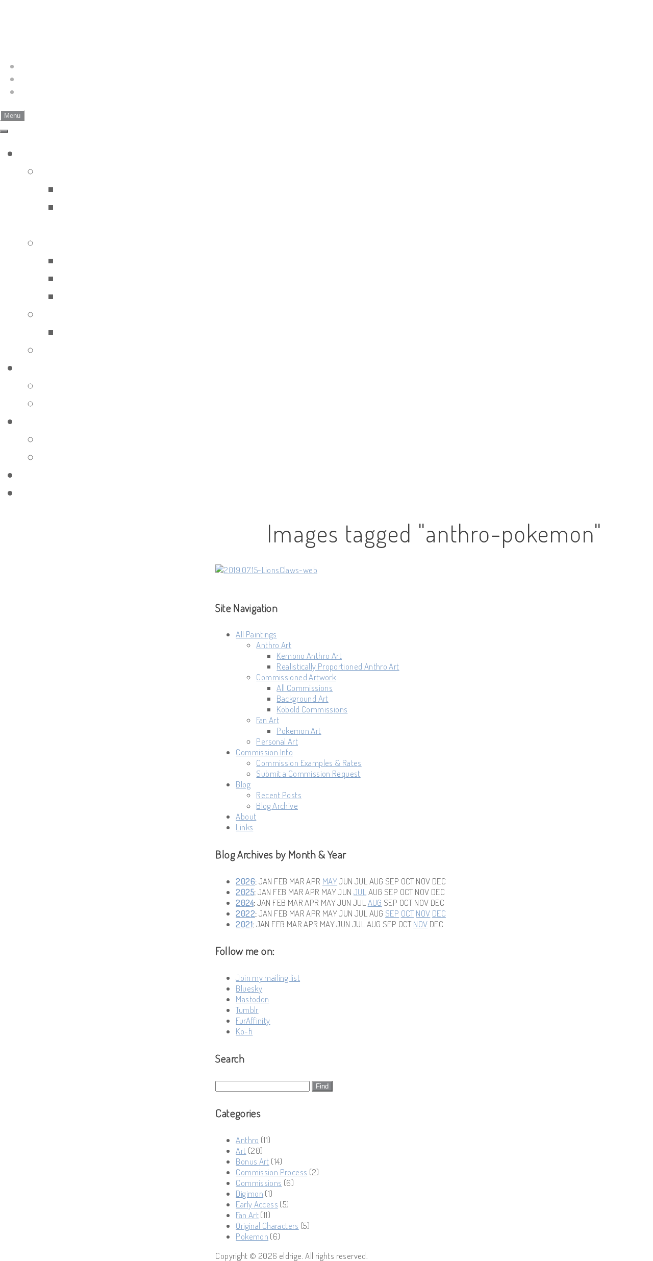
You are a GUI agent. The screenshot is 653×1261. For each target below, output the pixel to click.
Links (34, 492)
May (329, 881)
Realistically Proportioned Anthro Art (338, 666)
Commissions (259, 1182)
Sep (392, 913)
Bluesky (249, 988)
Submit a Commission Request (125, 403)
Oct (407, 913)
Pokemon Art (97, 331)
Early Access (257, 1204)
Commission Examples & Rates (125, 385)
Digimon (249, 1193)
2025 (245, 891)
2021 (244, 924)
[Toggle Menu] (4, 131)
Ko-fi (244, 1031)
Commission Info (66, 367)
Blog (32, 421)
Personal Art (75, 349)
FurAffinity (253, 1020)
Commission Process (271, 1172)
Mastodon (252, 999)
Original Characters (267, 1225)
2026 (245, 881)
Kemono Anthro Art (115, 188)
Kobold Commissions (118, 296)
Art (241, 1150)
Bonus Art (252, 1161)
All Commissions (106, 260)
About (37, 474)
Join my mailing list (268, 977)
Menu (12, 115)
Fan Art (60, 314)
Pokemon (252, 1236)
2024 (245, 902)
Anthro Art (70, 171)
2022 (245, 913)
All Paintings (53, 153)
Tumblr (247, 1009)
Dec (439, 913)
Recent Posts (77, 439)
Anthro (247, 1139)
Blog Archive (75, 456)
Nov (423, 913)
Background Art (104, 278)
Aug (375, 902)
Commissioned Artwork (105, 242)
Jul (360, 891)
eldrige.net (58, 18)
